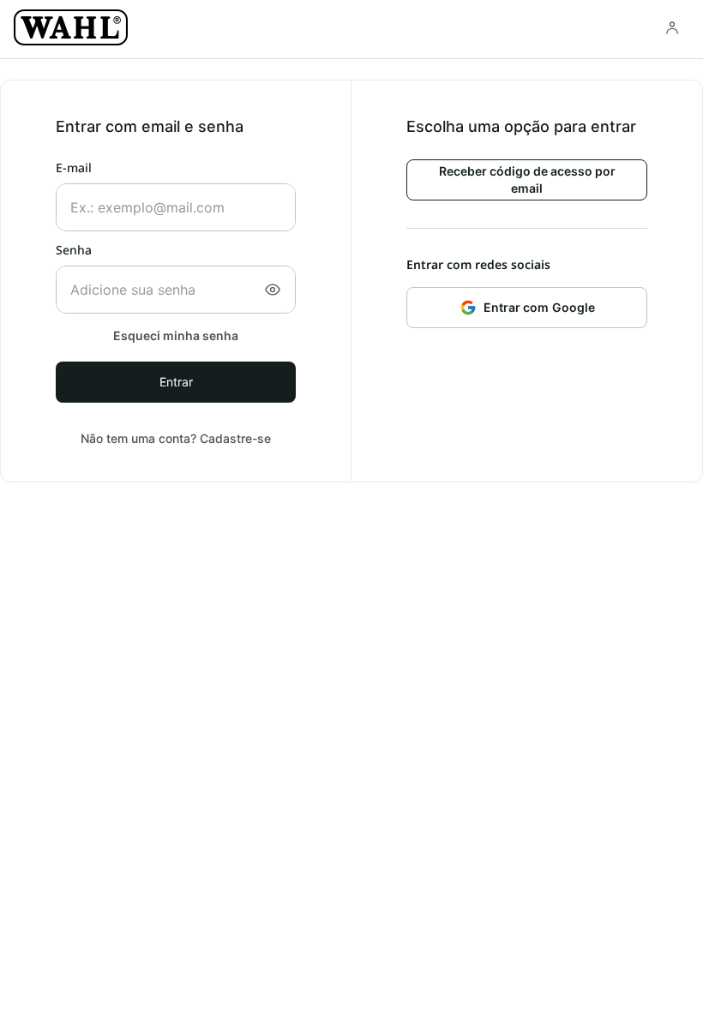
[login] (672, 27)
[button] (272, 289)
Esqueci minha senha (175, 335)
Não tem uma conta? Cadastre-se (176, 438)
